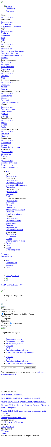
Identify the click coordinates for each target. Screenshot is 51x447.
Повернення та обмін (15, 341)
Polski (6, 323)
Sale (7, 171)
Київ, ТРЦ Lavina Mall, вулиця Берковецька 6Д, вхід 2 (23, 398)
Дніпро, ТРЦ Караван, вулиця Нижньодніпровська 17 (23, 402)
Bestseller (9, 243)
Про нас (9, 346)
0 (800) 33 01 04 (12, 276)
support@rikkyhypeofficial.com (13, 418)
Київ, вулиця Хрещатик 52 (12, 395)
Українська (8, 319)
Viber (3, 433)
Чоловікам (10, 9)
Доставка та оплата (14, 339)
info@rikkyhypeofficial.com (12, 422)
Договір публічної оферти (17, 350)
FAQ (8, 348)
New (8, 245)
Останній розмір (13, 250)
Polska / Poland (28, 314)
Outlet (8, 247)
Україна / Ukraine (11, 314)
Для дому (10, 11)
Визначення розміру (14, 343)
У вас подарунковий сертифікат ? (20, 352)
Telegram (5, 431)
